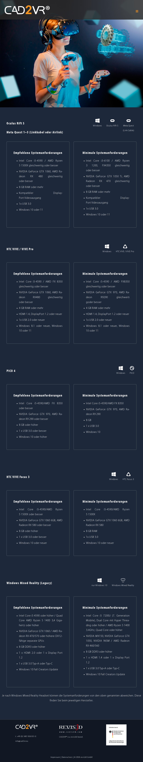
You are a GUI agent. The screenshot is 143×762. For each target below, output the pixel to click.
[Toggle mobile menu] (137, 11)
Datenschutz (67, 757)
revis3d (74, 737)
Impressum (55, 757)
